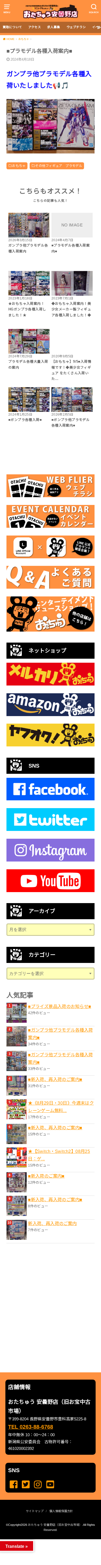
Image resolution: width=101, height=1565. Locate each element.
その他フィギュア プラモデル (58, 166)
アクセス (34, 27)
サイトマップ (35, 1511)
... (46, 1541)
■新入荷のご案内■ (46, 1176)
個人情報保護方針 (61, 1511)
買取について (12, 27)
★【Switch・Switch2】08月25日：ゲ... (59, 1155)
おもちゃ (19, 166)
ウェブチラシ (76, 27)
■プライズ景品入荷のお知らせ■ (59, 1006)
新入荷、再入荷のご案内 (52, 1223)
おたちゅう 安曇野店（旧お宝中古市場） (55, 1524)
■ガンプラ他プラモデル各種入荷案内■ (60, 1034)
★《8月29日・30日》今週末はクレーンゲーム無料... (61, 1107)
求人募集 (53, 27)
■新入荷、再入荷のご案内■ (55, 1079)
